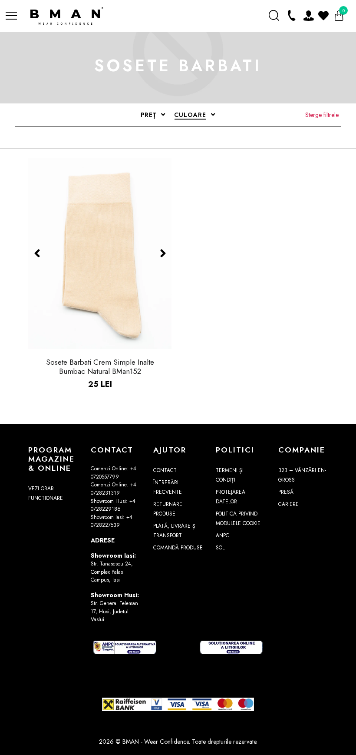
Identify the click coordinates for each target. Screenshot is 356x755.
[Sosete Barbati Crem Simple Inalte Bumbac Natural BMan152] (99, 253)
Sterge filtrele (322, 114)
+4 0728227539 (111, 521)
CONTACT (165, 470)
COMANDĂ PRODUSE (178, 548)
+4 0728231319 (113, 489)
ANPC (222, 535)
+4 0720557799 (113, 473)
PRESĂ (285, 492)
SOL (220, 548)
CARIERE (288, 504)
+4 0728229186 (113, 505)
